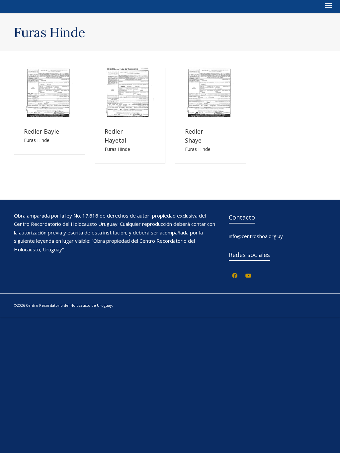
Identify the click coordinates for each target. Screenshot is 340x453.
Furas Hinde (36, 140)
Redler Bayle (41, 131)
